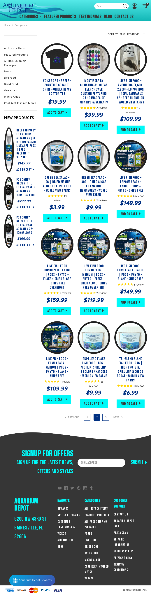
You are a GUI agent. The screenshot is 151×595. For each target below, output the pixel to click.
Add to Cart (24, 170)
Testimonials (90, 17)
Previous (73, 417)
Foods (8, 71)
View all (90, 578)
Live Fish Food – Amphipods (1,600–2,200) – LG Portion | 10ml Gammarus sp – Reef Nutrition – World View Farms (130, 92)
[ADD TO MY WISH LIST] (62, 59)
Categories (29, 17)
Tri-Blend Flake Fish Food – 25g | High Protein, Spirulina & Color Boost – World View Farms (130, 370)
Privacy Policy (123, 558)
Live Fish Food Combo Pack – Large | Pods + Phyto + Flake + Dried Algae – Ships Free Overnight (57, 277)
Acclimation (65, 540)
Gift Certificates (68, 515)
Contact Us (124, 17)
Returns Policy (124, 551)
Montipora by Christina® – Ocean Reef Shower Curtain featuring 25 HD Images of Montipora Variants (94, 92)
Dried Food (11, 84)
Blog (108, 17)
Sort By (113, 34)
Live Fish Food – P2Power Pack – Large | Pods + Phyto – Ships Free (131, 184)
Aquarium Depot (26, 505)
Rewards (63, 508)
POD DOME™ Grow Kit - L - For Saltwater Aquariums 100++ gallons (25, 187)
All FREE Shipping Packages (15, 63)
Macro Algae (12, 96)
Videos (61, 534)
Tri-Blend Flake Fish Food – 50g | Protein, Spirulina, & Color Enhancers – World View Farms (93, 367)
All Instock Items (14, 48)
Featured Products (60, 17)
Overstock (10, 90)
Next (116, 417)
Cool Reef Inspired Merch (20, 103)
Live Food (10, 77)
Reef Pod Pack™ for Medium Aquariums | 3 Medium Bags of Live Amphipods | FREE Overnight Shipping (26, 143)
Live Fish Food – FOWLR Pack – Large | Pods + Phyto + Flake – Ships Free (130, 272)
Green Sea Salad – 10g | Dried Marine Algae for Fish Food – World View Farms (57, 184)
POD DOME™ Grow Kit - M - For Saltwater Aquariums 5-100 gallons (25, 225)
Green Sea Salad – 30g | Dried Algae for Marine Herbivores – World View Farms (94, 186)
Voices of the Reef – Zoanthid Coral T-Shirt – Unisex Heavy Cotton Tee (57, 87)
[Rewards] (32, 580)
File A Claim (121, 533)
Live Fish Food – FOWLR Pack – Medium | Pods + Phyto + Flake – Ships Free (57, 367)
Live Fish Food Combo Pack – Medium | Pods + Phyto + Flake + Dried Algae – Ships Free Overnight (93, 277)
